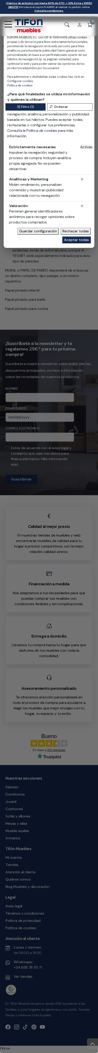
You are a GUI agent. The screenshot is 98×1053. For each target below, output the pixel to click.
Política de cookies (20, 85)
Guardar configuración (38, 231)
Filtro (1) (27, 107)
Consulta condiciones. (49, 11)
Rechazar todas (75, 231)
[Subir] (92, 1043)
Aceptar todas (76, 239)
